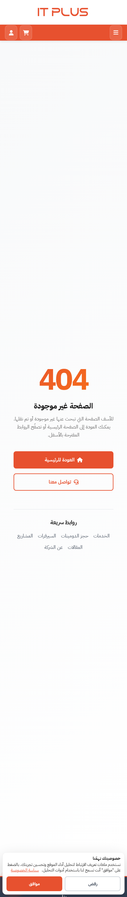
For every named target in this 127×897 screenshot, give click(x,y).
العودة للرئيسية (60, 460)
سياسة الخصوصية (25, 870)
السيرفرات (47, 536)
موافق (34, 884)
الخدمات (101, 536)
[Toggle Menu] (116, 32)
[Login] (11, 32)
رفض (92, 884)
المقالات (75, 547)
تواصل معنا (60, 482)
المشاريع (25, 536)
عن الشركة (53, 547)
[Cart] (26, 32)
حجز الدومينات (74, 536)
